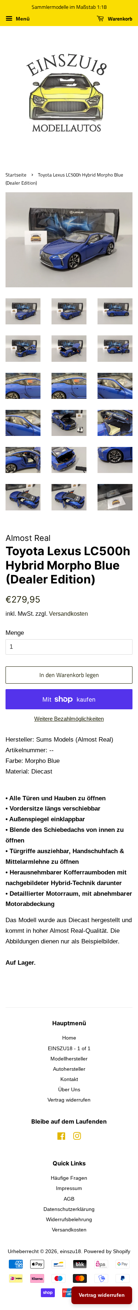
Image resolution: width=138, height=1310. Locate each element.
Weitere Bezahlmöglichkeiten (69, 719)
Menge (15, 632)
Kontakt (69, 1079)
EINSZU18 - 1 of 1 (69, 1048)
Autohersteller (69, 1069)
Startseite (16, 174)
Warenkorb (119, 18)
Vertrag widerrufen (69, 1100)
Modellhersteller (69, 1059)
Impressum (69, 1188)
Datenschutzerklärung (69, 1209)
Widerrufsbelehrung (69, 1219)
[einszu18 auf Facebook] (61, 1137)
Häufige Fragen (69, 1178)
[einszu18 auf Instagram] (77, 1137)
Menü (22, 19)
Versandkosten (68, 614)
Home (69, 1038)
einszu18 (70, 1251)
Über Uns (69, 1089)
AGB (69, 1199)
